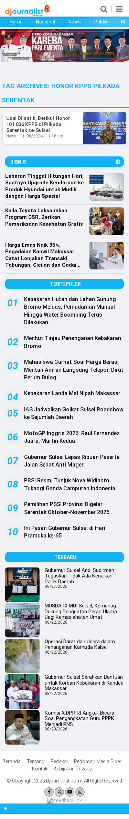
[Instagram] (80, 792)
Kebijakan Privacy (73, 768)
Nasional (45, 21)
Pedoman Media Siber (97, 761)
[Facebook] (49, 792)
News (74, 21)
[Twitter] (59, 792)
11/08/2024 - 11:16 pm (41, 136)
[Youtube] (69, 792)
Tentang (35, 761)
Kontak (39, 768)
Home (16, 21)
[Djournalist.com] (27, 14)
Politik (101, 21)
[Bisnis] (118, 161)
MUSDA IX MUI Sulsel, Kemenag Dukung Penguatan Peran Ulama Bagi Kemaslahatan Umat (81, 611)
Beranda (11, 761)
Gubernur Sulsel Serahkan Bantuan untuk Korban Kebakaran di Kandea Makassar (84, 683)
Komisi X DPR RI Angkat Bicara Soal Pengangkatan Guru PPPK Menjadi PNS (79, 718)
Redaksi (59, 761)
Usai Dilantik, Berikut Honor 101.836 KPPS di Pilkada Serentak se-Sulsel (38, 124)
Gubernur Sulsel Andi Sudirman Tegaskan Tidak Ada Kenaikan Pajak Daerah (79, 576)
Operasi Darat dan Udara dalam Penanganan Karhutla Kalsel (80, 644)
